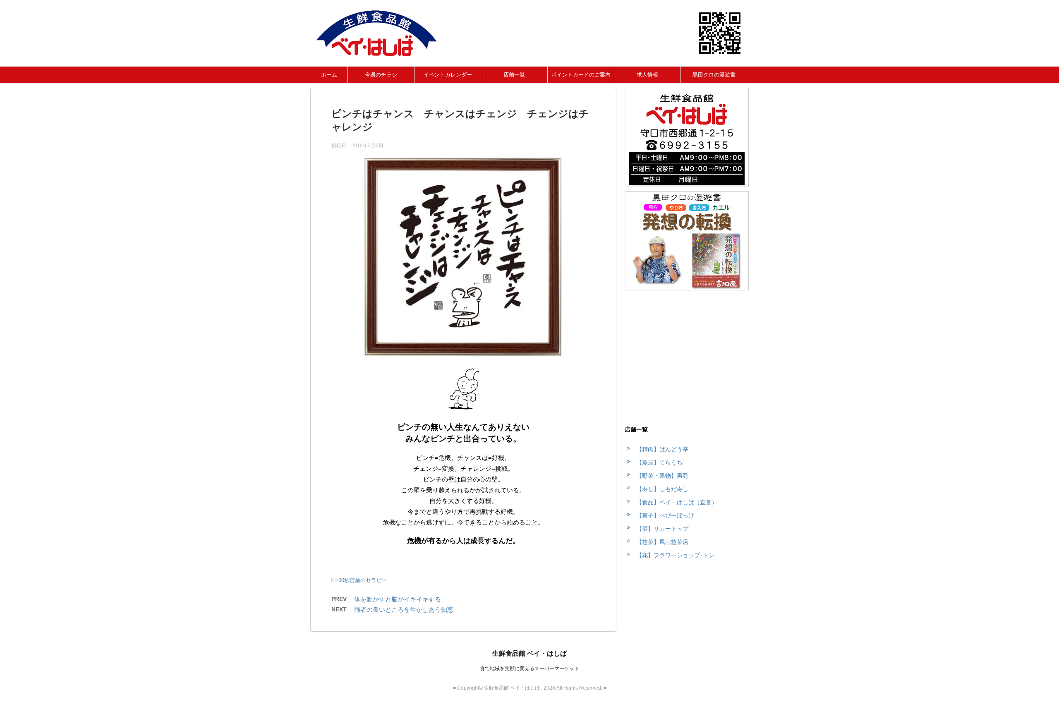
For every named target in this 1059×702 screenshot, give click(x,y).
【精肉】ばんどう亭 (662, 449)
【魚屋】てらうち (659, 462)
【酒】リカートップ (662, 528)
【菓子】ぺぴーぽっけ (665, 515)
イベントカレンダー (448, 75)
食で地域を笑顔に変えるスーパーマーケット (529, 668)
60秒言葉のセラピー (362, 580)
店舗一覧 (514, 75)
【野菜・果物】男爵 (662, 475)
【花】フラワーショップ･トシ (675, 555)
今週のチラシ (381, 75)
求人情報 (647, 75)
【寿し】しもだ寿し (662, 489)
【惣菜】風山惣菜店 (662, 542)
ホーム (329, 75)
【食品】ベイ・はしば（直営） (676, 502)
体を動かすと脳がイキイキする (397, 599)
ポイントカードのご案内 (581, 75)
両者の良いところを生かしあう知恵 (403, 609)
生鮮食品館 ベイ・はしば (529, 653)
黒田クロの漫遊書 (714, 75)
